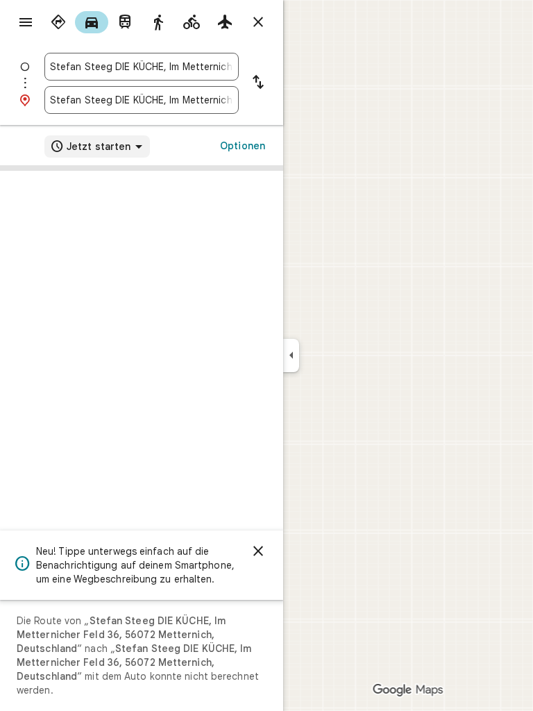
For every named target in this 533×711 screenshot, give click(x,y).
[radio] (58, 22)
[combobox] (141, 67)
